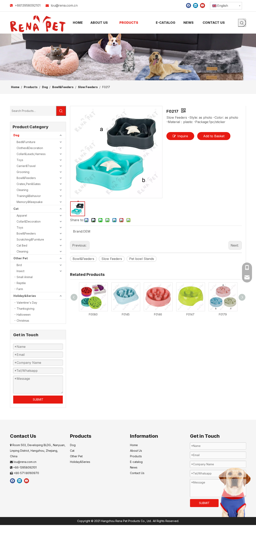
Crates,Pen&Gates (29, 184)
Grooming (23, 172)
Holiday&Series (24, 295)
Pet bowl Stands (141, 259)
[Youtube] (202, 5)
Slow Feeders (111, 259)
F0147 (190, 314)
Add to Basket (213, 136)
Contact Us (137, 473)
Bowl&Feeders (26, 178)
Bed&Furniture (26, 142)
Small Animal (25, 277)
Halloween (24, 314)
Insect (20, 271)
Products (136, 456)
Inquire (182, 136)
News (133, 467)
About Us (136, 450)
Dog (16, 135)
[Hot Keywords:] (242, 23)
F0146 (158, 314)
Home (134, 445)
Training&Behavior (29, 196)
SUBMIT (38, 399)
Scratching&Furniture (30, 239)
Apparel (22, 215)
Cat (16, 208)
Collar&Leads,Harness (31, 154)
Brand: (78, 231)
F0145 (126, 314)
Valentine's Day (27, 302)
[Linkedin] (195, 5)
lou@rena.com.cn (64, 5)
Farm (20, 289)
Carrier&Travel (26, 166)
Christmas (23, 320)
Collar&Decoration (29, 221)
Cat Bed (22, 245)
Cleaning (22, 190)
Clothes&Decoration (30, 148)
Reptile (21, 283)
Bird (19, 265)
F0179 (223, 314)
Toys (20, 160)
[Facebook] (188, 5)
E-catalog (136, 461)
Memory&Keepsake (30, 202)
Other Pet (20, 258)
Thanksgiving (25, 308)
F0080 (93, 314)
